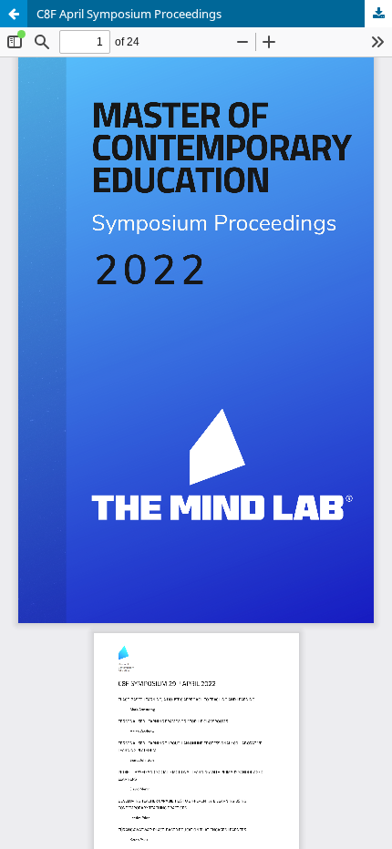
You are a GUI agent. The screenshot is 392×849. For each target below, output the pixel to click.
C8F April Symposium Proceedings (129, 13)
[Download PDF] (378, 13)
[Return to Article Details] (13, 13)
